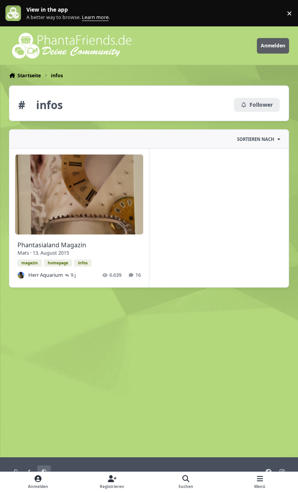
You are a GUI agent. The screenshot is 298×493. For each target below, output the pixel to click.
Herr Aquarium (45, 274)
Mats (23, 252)
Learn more (15, 13)
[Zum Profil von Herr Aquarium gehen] (20, 275)
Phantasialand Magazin (51, 245)
